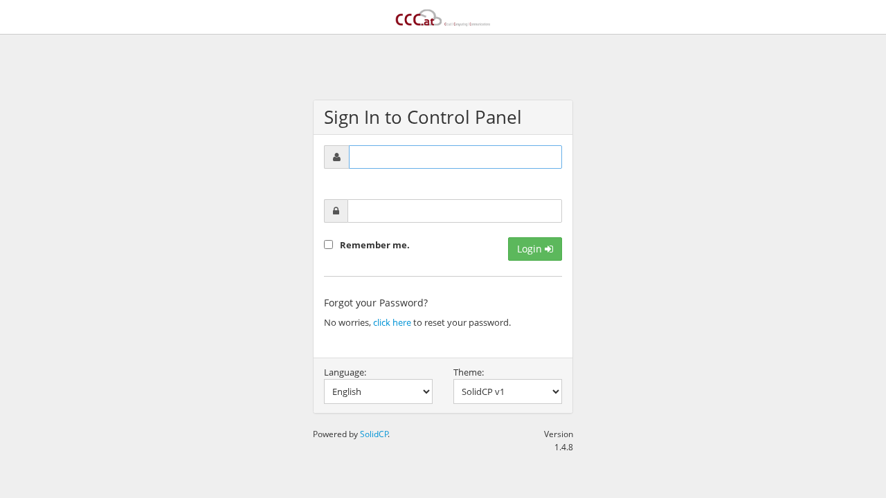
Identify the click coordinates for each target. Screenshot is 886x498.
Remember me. (375, 245)
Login (531, 248)
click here (392, 322)
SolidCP (374, 433)
